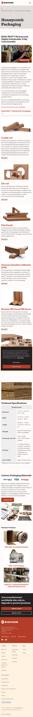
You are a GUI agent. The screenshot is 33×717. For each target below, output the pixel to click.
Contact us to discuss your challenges (13, 107)
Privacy (3, 695)
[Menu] (30, 2)
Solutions (14, 661)
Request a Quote (16, 608)
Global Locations (22, 636)
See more (4, 158)
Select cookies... (16, 362)
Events (24, 649)
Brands (3, 653)
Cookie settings (6, 702)
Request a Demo (16, 613)
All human (8, 714)
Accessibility (4, 679)
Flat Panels (7, 225)
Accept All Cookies (16, 366)
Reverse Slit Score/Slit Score (16, 309)
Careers (3, 656)
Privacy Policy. (20, 357)
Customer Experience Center (4, 665)
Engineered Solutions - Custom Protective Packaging (16, 11)
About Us (3, 649)
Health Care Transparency (8, 689)
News (24, 653)
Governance (4, 685)
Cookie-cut (7, 137)
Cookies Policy (5, 682)
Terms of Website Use (7, 699)
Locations (4, 670)
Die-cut (5, 183)
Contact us (13, 636)
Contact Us (7, 500)
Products (14, 658)
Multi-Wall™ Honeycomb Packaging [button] (15, 111)
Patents (3, 692)
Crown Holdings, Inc (18, 707)
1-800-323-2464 (5, 636)
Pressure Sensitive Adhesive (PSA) (16, 266)
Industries (15, 655)
